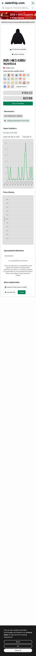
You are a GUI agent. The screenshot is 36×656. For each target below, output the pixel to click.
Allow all (18, 650)
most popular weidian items (14, 71)
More (18, 642)
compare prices (21, 86)
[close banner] (1, 15)
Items (10, 22)
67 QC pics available (18, 49)
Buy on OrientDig (18, 103)
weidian (15, 22)
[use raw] (12, 86)
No (18, 646)
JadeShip (4, 22)
